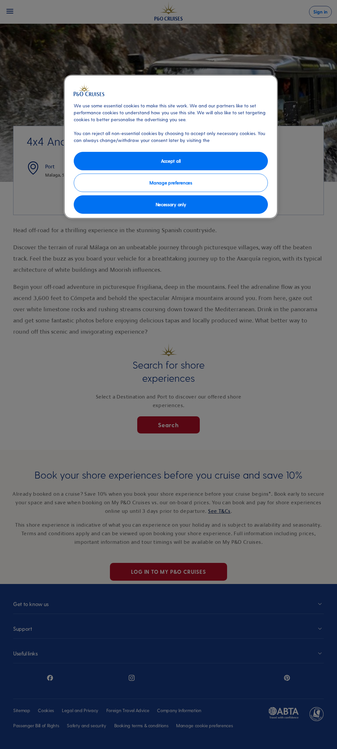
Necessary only (171, 204)
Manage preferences (170, 182)
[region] (171, 147)
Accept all (171, 161)
